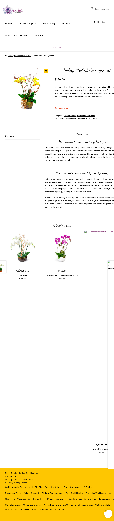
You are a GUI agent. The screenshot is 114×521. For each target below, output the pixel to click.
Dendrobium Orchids (84, 505)
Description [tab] (10, 136)
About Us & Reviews (16, 35)
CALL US (57, 47)
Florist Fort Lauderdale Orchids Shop (21, 473)
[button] (46, 71)
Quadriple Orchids (84, 118)
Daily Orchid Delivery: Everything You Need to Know (89, 493)
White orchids (90, 499)
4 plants (62, 118)
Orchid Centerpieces (32, 505)
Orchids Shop (25, 23)
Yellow (94, 118)
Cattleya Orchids (102, 505)
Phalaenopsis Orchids (22, 56)
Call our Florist (11, 476)
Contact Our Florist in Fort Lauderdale (47, 493)
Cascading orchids (13, 505)
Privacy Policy (39, 499)
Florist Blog (48, 23)
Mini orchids (48, 505)
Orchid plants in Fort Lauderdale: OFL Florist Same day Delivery (33, 487)
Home (8, 23)
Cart (29, 499)
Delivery (65, 23)
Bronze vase (71, 118)
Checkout (21, 499)
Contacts (39, 35)
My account (10, 499)
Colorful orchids (70, 116)
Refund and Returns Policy (17, 493)
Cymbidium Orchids (64, 505)
